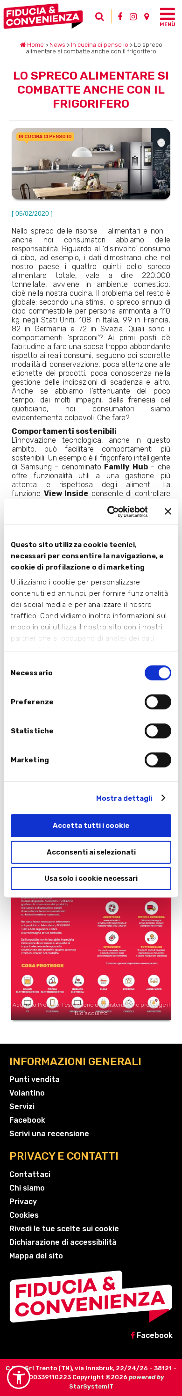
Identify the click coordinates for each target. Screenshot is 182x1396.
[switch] (158, 701)
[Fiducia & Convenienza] (47, 16)
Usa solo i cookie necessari (91, 878)
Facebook (27, 1120)
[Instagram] (133, 16)
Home (35, 44)
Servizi (22, 1106)
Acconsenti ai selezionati (91, 852)
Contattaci (29, 1174)
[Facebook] (120, 16)
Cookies (24, 1215)
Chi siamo (27, 1188)
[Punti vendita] (146, 16)
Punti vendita (34, 1079)
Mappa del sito (36, 1255)
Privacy (23, 1201)
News (57, 44)
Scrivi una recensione (49, 1133)
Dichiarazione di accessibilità (63, 1242)
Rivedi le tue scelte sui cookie (64, 1228)
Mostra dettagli (124, 798)
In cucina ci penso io (99, 44)
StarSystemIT (91, 1386)
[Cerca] (102, 18)
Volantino (27, 1093)
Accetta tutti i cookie (91, 825)
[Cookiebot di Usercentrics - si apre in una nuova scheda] (110, 511)
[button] (18, 1377)
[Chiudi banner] (168, 511)
